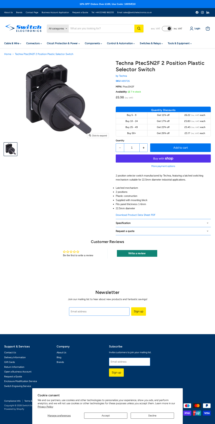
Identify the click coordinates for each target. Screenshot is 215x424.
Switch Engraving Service (17, 386)
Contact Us (10, 352)
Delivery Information (15, 357)
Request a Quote (80, 12)
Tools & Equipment (179, 43)
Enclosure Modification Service (20, 381)
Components (93, 43)
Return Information (14, 367)
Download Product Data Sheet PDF (135, 214)
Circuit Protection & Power (62, 43)
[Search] (138, 28)
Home (7, 54)
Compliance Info (12, 401)
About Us (8, 12)
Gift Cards (9, 362)
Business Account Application (55, 12)
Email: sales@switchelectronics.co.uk (134, 12)
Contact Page (32, 12)
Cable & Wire (12, 43)
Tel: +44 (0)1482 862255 (103, 12)
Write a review (137, 253)
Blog (59, 357)
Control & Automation (120, 43)
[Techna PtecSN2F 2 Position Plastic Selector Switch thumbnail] (10, 149)
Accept (106, 415)
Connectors (33, 43)
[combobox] (101, 28)
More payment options (163, 166)
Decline (152, 415)
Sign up (138, 311)
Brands (19, 12)
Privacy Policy (45, 406)
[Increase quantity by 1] (144, 147)
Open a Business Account (17, 371)
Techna (123, 75)
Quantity (120, 140)
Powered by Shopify (14, 409)
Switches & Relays (150, 43)
